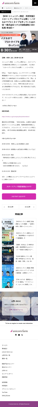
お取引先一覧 (6, 355)
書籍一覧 (4, 358)
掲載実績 (4, 377)
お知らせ (4, 370)
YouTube (4, 392)
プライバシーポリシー (9, 389)
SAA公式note (6, 395)
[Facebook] (16, 335)
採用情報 (4, 382)
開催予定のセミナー (8, 363)
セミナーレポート (7, 373)
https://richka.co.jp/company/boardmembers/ (15, 116)
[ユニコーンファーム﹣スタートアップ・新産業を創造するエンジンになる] (10, 3)
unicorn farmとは (7, 352)
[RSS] (22, 335)
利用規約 (4, 385)
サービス (4, 345)
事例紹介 (4, 348)
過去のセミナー (5, 11)
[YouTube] (19, 335)
